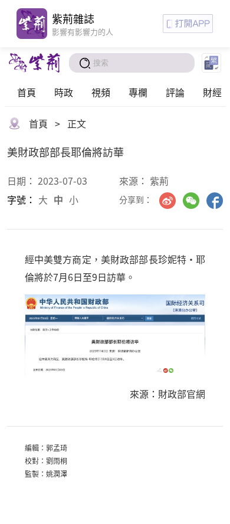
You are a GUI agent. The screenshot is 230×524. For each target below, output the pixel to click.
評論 (175, 92)
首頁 (26, 92)
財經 (212, 92)
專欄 (138, 92)
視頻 (100, 92)
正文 (76, 123)
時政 (63, 92)
